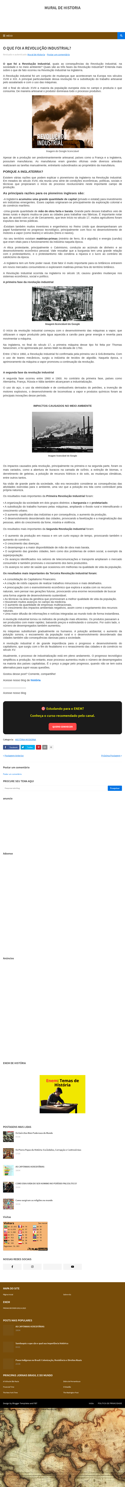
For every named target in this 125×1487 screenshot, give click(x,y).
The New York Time (10, 1392)
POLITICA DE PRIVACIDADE (110, 1403)
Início (91, 1403)
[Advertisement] (62, 22)
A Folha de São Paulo (11, 1381)
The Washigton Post (71, 1392)
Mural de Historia (36, 54)
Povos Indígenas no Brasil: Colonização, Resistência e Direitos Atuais (49, 1360)
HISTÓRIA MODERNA (25, 739)
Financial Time (8, 1387)
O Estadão (67, 1387)
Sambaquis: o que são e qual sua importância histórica (42, 1343)
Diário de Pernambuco (71, 1381)
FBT (35, 1403)
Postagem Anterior (14, 755)
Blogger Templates (20, 1403)
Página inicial (8, 1294)
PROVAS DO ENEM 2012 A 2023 (14, 1308)
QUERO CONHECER (62, 726)
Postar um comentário (58, 54)
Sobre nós (67, 1294)
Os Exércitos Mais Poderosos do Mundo (34, 1133)
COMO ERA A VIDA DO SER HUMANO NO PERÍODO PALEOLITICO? (46, 1183)
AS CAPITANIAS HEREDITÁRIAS (30, 1166)
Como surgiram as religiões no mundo (34, 1200)
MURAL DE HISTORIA (62, 7)
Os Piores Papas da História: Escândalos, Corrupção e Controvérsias (48, 1149)
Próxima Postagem (110, 755)
